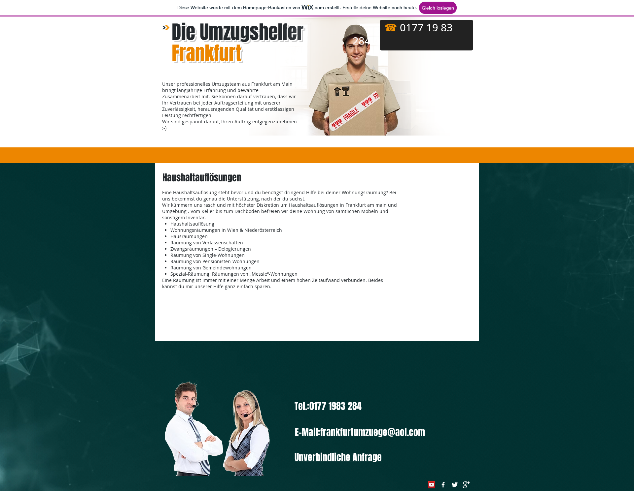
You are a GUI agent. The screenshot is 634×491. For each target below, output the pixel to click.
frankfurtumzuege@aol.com (372, 432)
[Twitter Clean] (454, 484)
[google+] (466, 484)
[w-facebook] (443, 484)
